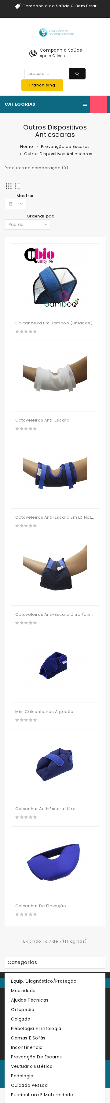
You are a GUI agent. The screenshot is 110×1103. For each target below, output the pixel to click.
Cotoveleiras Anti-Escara (42, 420)
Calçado (20, 1019)
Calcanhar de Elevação (40, 906)
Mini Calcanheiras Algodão (44, 711)
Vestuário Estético (32, 1066)
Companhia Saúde (61, 50)
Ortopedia (22, 1009)
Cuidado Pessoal (30, 1085)
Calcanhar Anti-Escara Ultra (45, 809)
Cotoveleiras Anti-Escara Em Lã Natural (57, 517)
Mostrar (25, 196)
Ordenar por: (40, 216)
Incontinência (27, 1047)
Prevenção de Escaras (65, 146)
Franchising (42, 85)
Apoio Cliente (53, 55)
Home (26, 146)
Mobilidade (23, 991)
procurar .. (77, 73)
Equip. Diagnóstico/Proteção (43, 981)
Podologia (22, 1076)
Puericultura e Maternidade (42, 1095)
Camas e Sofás (28, 1038)
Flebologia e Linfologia (36, 1028)
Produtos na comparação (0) (36, 168)
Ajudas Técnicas (30, 1000)
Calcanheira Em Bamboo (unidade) (54, 323)
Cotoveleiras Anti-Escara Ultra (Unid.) (56, 614)
